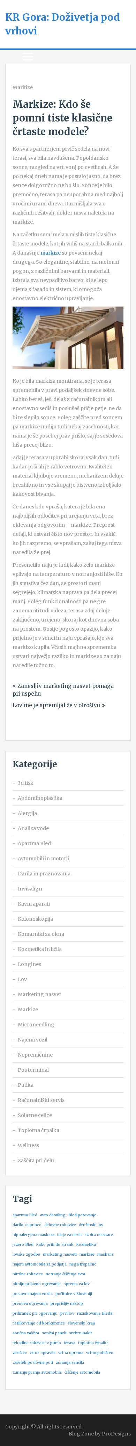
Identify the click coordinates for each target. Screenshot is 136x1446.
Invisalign (30, 889)
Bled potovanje (82, 1215)
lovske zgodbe (26, 1254)
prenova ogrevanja (30, 1303)
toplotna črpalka (93, 1343)
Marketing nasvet (39, 994)
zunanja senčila (70, 1362)
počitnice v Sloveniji (73, 1293)
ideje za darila (70, 1235)
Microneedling (36, 1024)
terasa (69, 1343)
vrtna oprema (70, 1352)
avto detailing (53, 1215)
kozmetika (86, 1244)
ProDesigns (116, 1434)
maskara (105, 1254)
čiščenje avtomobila (82, 1372)
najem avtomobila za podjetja (40, 1264)
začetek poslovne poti (33, 1362)
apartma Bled (25, 1215)
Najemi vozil (32, 1040)
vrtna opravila (42, 1352)
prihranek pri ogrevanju (35, 1313)
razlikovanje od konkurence (39, 1323)
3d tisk (25, 783)
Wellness (28, 1145)
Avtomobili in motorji (43, 858)
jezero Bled (23, 1244)
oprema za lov (76, 1284)
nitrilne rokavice (28, 1274)
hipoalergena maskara (33, 1235)
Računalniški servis (41, 1100)
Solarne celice (35, 1115)
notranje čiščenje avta (65, 1274)
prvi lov (67, 1313)
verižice (20, 1352)
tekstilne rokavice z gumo (37, 1343)
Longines (29, 964)
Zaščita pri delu (36, 1160)
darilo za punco (27, 1225)
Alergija (27, 813)
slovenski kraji (81, 1323)
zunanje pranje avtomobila (37, 1372)
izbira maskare (99, 1235)
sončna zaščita (26, 1333)
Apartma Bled (34, 843)
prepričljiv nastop (67, 1303)
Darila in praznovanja (44, 873)
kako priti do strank (55, 1244)
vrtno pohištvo (99, 1352)
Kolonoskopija (35, 919)
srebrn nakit (80, 1333)
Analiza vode (33, 828)
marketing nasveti (60, 1254)
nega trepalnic (82, 1264)
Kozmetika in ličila (40, 949)
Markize (23, 87)
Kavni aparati (34, 904)
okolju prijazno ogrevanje (37, 1284)
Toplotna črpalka (38, 1130)
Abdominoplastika (40, 798)
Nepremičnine (35, 1055)
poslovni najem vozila (33, 1293)
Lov (22, 979)
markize (50, 253)
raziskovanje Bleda (94, 1313)
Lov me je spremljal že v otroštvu (56, 705)
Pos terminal (33, 1070)
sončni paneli (54, 1333)
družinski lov (91, 1225)
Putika (25, 1085)
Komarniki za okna (41, 934)
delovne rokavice (60, 1225)
